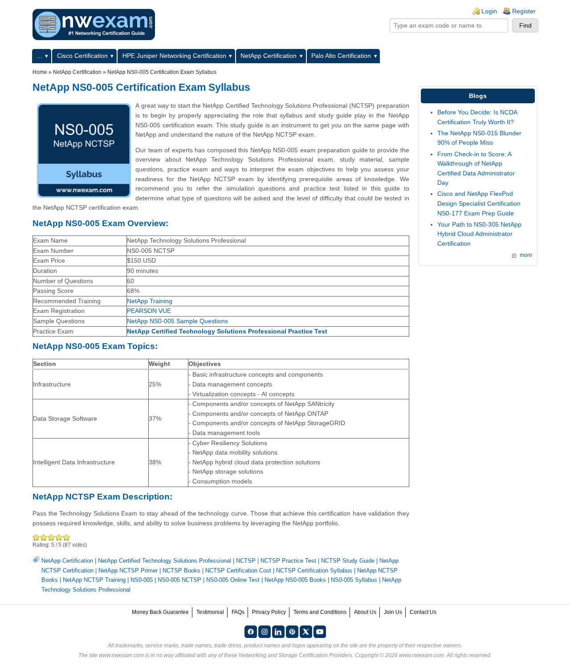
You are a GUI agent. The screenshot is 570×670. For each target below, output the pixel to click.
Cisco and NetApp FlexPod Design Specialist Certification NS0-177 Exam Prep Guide (479, 203)
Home (40, 72)
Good (51, 537)
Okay (44, 537)
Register (524, 11)
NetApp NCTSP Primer (128, 570)
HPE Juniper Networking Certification (174, 55)
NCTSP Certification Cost (238, 570)
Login (489, 11)
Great (59, 537)
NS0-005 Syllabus (354, 580)
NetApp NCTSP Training (94, 580)
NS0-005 (141, 580)
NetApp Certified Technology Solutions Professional (164, 560)
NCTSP (246, 560)
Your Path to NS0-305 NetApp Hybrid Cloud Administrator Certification (479, 234)
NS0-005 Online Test (233, 580)
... (39, 55)
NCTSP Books (181, 570)
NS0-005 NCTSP (179, 580)
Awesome (66, 537)
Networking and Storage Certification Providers (295, 655)
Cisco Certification (82, 55)
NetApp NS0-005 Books (295, 580)
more (526, 255)
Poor (36, 537)
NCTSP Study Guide (348, 560)
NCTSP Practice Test (288, 560)
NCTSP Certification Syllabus (314, 570)
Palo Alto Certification (341, 55)
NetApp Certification (268, 55)
